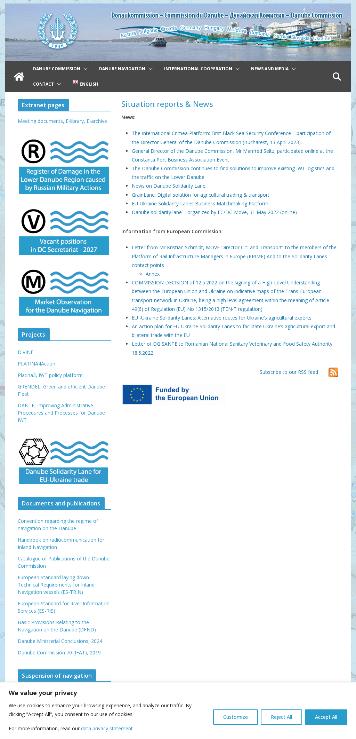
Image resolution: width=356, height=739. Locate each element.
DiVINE (25, 352)
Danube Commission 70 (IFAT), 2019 (59, 652)
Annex (153, 273)
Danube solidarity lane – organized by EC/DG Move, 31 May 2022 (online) (214, 212)
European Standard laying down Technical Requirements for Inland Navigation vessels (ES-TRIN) (56, 584)
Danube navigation (122, 69)
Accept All (326, 717)
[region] (178, 710)
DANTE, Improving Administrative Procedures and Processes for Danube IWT (61, 412)
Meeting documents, (41, 121)
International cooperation (198, 69)
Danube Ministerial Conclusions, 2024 (60, 641)
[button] (84, 69)
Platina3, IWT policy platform (50, 375)
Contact (43, 84)
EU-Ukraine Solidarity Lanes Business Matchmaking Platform (200, 203)
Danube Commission (56, 69)
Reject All (281, 717)
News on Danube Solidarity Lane (168, 185)
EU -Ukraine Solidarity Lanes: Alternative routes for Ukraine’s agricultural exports (222, 317)
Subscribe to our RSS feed (289, 372)
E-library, (76, 121)
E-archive (97, 121)
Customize (235, 717)
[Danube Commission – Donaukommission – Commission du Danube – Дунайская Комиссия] (177, 8)
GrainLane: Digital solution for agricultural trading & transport (200, 194)
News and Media (270, 69)
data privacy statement (107, 728)
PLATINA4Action (36, 363)
